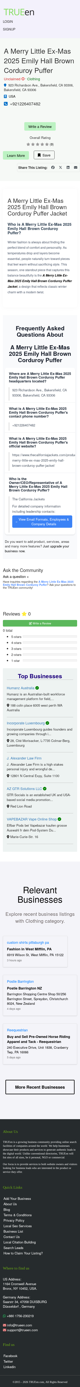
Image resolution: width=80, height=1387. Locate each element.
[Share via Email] (75, 167)
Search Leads (13, 1247)
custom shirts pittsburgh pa (28, 942)
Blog (6, 1209)
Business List (13, 1231)
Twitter (8, 1361)
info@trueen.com (19, 1325)
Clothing (33, 78)
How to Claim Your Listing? (23, 1253)
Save (45, 154)
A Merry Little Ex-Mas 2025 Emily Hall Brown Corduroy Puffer (38, 583)
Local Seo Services (17, 1225)
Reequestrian (17, 1029)
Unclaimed (13, 79)
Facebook (10, 1355)
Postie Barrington (20, 981)
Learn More (16, 155)
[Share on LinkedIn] (67, 167)
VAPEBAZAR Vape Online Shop (32, 818)
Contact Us (11, 1236)
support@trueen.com (22, 1329)
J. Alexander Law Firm (24, 757)
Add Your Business (17, 1198)
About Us (10, 1203)
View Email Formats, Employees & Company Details (42, 521)
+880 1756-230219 (20, 1315)
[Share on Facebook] (52, 167)
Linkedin (9, 1366)
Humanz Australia (21, 687)
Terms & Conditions (17, 1214)
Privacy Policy (13, 1220)
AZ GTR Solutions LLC (25, 788)
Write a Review (40, 126)
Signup (9, 29)
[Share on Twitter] (60, 167)
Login (8, 21)
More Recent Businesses (40, 1087)
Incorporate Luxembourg (26, 722)
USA (12, 96)
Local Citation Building (19, 1242)
